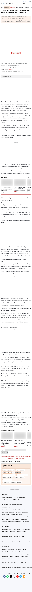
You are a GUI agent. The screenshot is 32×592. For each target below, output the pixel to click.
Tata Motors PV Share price (7, 502)
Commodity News (5, 551)
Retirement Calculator (21, 531)
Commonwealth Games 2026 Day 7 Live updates (11, 524)
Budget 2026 (17, 558)
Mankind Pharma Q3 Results (8, 470)
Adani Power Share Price (7, 499)
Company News (11, 549)
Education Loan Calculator (7, 536)
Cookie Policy (27, 562)
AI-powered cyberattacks (25, 509)
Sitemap (23, 567)
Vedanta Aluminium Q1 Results (9, 475)
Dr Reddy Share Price (6, 504)
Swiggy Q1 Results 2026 (7, 472)
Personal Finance (5, 554)
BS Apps (8, 569)
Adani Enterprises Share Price (19, 497)
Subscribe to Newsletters (16, 541)
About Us (11, 562)
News (21, 7)
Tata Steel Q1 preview (6, 521)
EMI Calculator (5, 531)
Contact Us (10, 567)
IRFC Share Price (16, 499)
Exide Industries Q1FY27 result (8, 512)
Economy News (24, 556)
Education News (5, 556)
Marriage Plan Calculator (19, 536)
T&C (15, 562)
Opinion (11, 556)
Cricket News (21, 551)
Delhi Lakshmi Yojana (16, 521)
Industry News (27, 554)
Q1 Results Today (18, 472)
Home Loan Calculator (16, 534)
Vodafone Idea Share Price (17, 504)
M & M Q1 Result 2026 (19, 477)
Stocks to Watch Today (20, 470)
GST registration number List (24, 565)
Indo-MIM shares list (15, 509)
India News (4, 558)
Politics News (10, 558)
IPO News (24, 549)
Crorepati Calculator (17, 529)
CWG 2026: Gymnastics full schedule (9, 516)
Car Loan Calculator (6, 534)
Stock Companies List (6, 541)
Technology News (13, 554)
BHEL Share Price (18, 502)
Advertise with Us (17, 567)
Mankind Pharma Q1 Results (22, 475)
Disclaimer (4, 565)
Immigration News (14, 551)
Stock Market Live (5, 509)
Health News (17, 556)
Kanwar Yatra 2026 (6, 519)
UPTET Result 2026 (15, 519)
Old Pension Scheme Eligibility (16, 514)
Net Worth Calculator (26, 529)
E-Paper (27, 7)
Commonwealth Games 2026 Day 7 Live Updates (12, 482)
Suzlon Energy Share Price (7, 497)
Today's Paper (5, 562)
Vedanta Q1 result (5, 514)
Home (2, 7)
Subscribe (29, 567)
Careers (3, 569)
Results (18, 7)
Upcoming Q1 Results (7, 479)
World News (20, 554)
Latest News (4, 549)
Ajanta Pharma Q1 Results (8, 477)
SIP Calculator (12, 531)
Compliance (4, 567)
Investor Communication (12, 565)
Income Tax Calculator (6, 529)
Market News (18, 549)
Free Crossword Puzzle (6, 544)
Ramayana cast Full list (22, 516)
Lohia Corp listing (25, 521)
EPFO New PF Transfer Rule (21, 512)
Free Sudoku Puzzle (26, 541)
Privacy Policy (20, 562)
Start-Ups (12, 7)
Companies (6, 7)
